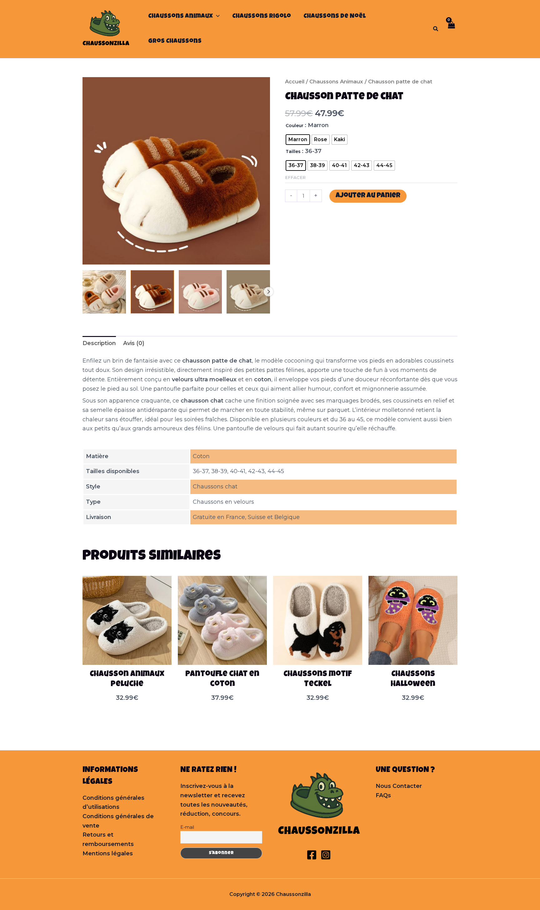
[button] (216, 16)
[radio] (297, 139)
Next (268, 291)
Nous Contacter (399, 786)
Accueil (294, 81)
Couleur (294, 125)
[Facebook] (312, 855)
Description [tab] (99, 343)
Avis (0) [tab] (133, 343)
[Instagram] (326, 855)
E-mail (187, 827)
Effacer (295, 177)
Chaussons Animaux (336, 81)
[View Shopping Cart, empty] (451, 29)
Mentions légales (107, 853)
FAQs (383, 795)
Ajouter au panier (368, 196)
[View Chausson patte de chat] (104, 292)
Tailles (293, 151)
